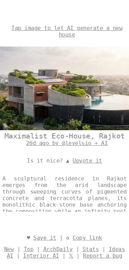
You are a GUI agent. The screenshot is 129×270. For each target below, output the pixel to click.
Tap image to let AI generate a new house (66, 31)
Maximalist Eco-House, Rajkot (64, 136)
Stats (91, 249)
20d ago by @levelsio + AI (67, 143)
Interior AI (41, 255)
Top (29, 249)
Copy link (87, 238)
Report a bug (102, 255)
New (9, 249)
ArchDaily (58, 249)
